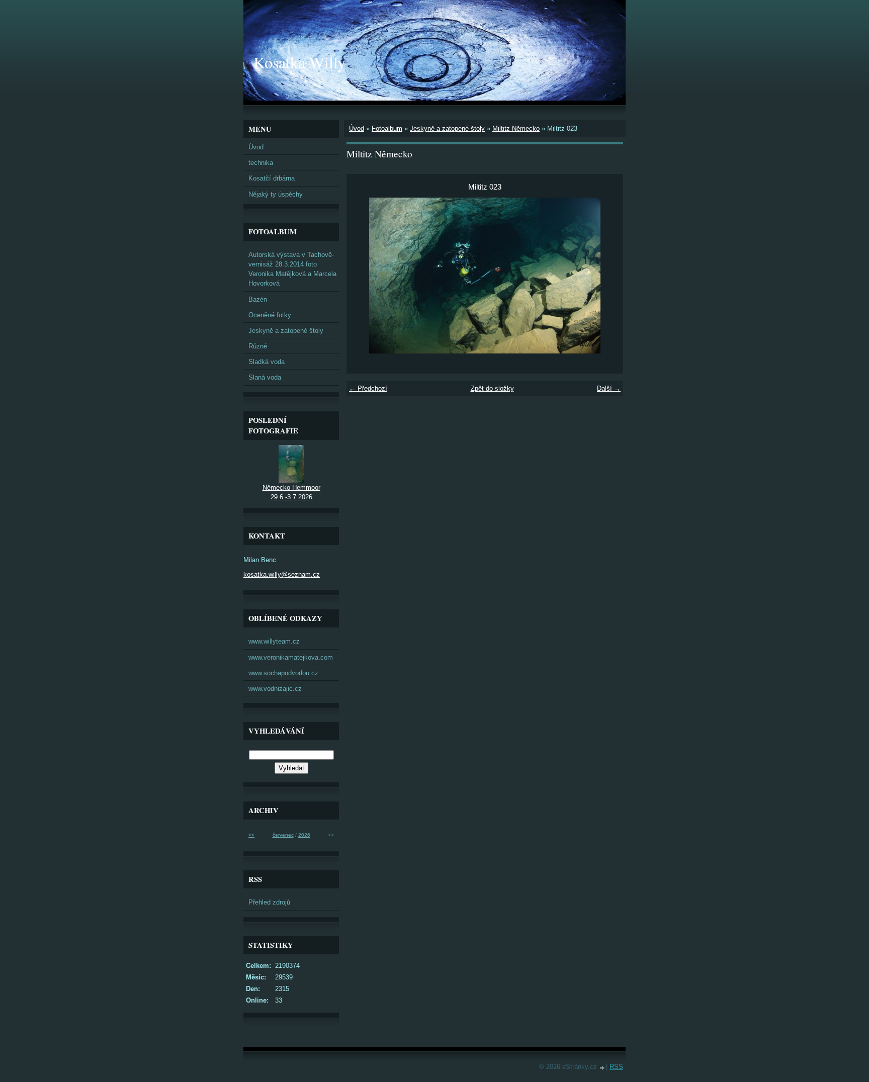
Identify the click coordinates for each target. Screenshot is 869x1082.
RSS (616, 1066)
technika (260, 162)
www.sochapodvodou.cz (283, 673)
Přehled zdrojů (269, 902)
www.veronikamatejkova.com (290, 657)
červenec (283, 835)
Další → (609, 388)
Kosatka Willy (299, 62)
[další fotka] (606, 275)
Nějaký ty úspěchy (275, 194)
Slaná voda (264, 377)
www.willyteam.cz (274, 641)
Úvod (356, 128)
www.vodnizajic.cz (275, 688)
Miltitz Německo (516, 128)
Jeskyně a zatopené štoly (447, 128)
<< (251, 835)
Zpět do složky (492, 388)
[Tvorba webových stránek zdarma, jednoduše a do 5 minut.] (602, 1067)
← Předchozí (368, 388)
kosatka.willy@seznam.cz (281, 574)
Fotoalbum (387, 128)
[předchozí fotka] (363, 275)
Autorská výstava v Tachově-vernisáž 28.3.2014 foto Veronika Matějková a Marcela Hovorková (292, 269)
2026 (304, 835)
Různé (257, 346)
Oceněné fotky (269, 315)
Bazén (257, 299)
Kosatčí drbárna (271, 178)
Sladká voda (266, 362)
